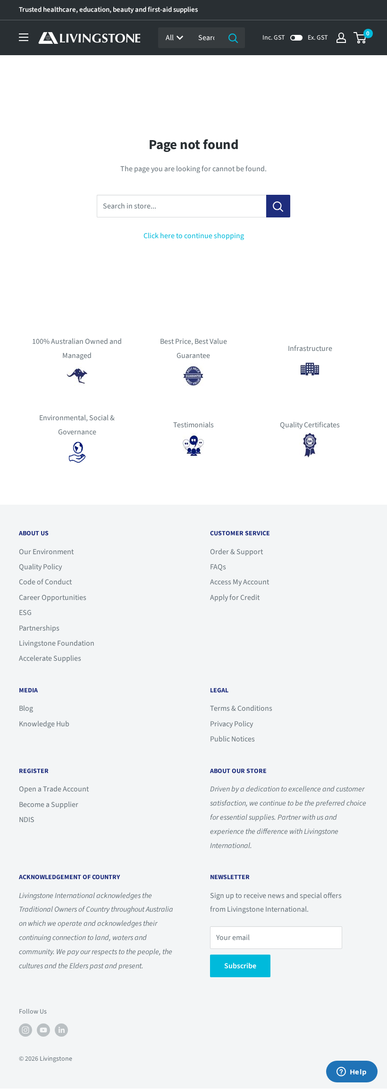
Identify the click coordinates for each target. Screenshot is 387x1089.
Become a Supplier (48, 804)
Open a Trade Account (54, 789)
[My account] (341, 38)
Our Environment (46, 552)
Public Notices (232, 739)
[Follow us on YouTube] (43, 1030)
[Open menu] (23, 37)
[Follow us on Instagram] (25, 1030)
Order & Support (236, 552)
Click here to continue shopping (193, 236)
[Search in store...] (278, 206)
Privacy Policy (231, 724)
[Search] (233, 37)
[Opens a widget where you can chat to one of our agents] (352, 1072)
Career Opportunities (52, 597)
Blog (26, 708)
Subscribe (240, 966)
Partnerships (39, 628)
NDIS (26, 820)
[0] (360, 37)
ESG (25, 612)
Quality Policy (40, 567)
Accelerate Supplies (50, 658)
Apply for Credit (235, 597)
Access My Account (239, 582)
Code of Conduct (45, 582)
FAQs (218, 567)
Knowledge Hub (44, 724)
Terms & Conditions (241, 708)
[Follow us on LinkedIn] (61, 1030)
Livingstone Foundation (56, 643)
